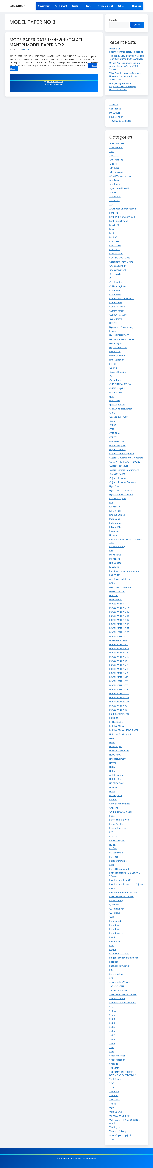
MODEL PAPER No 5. (118, 660)
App (111, 204)
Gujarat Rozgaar (117, 478)
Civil (111, 278)
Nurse (112, 791)
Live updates (116, 562)
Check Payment (117, 270)
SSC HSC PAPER (116, 986)
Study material (105, 6)
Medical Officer (117, 591)
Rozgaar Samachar (119, 966)
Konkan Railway (117, 546)
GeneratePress (89, 1158)
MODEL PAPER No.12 (118, 677)
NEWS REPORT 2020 (119, 750)
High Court (114, 486)
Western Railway (117, 1131)
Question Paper (117, 908)
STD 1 (111, 1006)
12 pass (113, 163)
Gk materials (116, 380)
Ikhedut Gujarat (117, 514)
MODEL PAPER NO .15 (119, 620)
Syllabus (113, 1063)
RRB (111, 970)
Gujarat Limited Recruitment (124, 470)
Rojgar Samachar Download (124, 957)
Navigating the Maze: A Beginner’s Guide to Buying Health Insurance (123, 86)
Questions (114, 912)
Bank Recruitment (118, 221)
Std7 (111, 1051)
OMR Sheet (114, 807)
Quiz (111, 917)
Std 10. (112, 1010)
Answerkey (114, 200)
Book (111, 233)
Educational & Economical (123, 339)
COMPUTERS (115, 294)
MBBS (112, 583)
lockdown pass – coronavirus (124, 571)
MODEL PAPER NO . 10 (119, 607)
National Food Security (121, 734)
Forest (112, 363)
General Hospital (117, 372)
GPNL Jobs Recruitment (121, 408)
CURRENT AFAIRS (117, 306)
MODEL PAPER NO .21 (119, 628)
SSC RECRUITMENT (118, 990)
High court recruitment (121, 494)
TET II (111, 1087)
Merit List (113, 595)
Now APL (113, 787)
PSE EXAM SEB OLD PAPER (121, 896)
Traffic (112, 1103)
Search (113, 20)
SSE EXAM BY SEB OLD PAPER (123, 994)
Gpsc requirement (118, 417)
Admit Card (115, 184)
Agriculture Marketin (119, 188)
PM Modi (113, 856)
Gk (110, 376)
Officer (113, 799)
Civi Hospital (115, 274)
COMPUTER (114, 290)
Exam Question (117, 355)
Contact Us (115, 108)
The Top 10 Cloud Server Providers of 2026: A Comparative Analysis (126, 58)
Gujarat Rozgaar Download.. (123, 482)
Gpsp (112, 421)
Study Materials (117, 1059)
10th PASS (114, 155)
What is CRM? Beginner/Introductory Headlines (126, 50)
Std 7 (112, 1035)
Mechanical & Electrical (121, 587)
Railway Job (115, 921)
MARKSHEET (114, 575)
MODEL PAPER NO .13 (119, 611)
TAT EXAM (114, 1068)
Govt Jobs (114, 400)
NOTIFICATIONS (116, 783)
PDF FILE (113, 836)
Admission (114, 180)
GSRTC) (113, 437)
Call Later (114, 241)
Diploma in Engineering (121, 327)
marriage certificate (120, 579)
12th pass (136, 6)
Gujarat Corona (117, 449)
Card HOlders (116, 253)
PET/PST (113, 848)
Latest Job (114, 558)
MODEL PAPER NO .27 (119, 632)
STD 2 (112, 1014)
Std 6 (112, 1031)
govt (111, 396)
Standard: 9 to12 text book (122, 1002)
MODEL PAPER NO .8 (118, 636)
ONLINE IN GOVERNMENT (121, 811)
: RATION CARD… (117, 143)
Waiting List (115, 1127)
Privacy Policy (116, 116)
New (111, 738)
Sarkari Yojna (116, 974)
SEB (111, 978)
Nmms (112, 762)
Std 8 (112, 1039)
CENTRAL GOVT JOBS (119, 257)
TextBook (113, 1095)
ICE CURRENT (115, 510)
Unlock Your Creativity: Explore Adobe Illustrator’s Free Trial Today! (124, 66)
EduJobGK (18, 6)
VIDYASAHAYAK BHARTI (120, 1116)
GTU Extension (116, 441)
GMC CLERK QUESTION (120, 384)
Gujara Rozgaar (117, 445)
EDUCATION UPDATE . (119, 335)
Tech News (115, 1079)
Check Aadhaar (117, 265)
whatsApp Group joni (120, 1135)
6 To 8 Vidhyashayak (120, 176)
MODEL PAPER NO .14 (119, 616)
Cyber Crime (115, 319)
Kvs (111, 550)
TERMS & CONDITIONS (120, 121)
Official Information (119, 803)
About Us (113, 104)
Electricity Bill (116, 343)
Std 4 (112, 1023)
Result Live (114, 941)
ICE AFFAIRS (114, 506)
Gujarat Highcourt (118, 465)
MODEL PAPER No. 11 (118, 669)
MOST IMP (114, 718)
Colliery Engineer (117, 286)
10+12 (111, 151)
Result (75, 6)
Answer (113, 192)
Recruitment (61, 6)
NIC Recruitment (117, 758)
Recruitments (116, 933)
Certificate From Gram (121, 261)
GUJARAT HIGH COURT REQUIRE (124, 461)
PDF (111, 832)
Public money (116, 900)
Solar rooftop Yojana (120, 982)
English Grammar (118, 347)
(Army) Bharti (116, 147)
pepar (112, 844)
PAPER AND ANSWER (119, 820)
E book (112, 331)
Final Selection (116, 359)
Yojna (112, 1139)
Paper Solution (116, 824)
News (88, 6)
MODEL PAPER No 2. (118, 644)
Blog (111, 229)
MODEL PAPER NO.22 (119, 697)
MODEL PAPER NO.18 (118, 685)
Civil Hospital (115, 282)
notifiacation (116, 775)
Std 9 (112, 1043)
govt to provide (117, 404)
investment (115, 531)
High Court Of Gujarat (120, 490)
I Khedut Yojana (117, 498)
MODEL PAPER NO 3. (55, 82)
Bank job (113, 212)
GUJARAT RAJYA (117, 474)
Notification (115, 779)
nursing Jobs (115, 795)
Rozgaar (113, 961)
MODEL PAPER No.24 (119, 705)
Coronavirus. (115, 302)
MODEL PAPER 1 (116, 603)
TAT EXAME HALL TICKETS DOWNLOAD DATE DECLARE (122, 1074)
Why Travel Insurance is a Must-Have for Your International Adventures (126, 76)
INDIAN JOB (114, 527)
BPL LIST (113, 237)
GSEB (111, 429)
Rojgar (112, 949)
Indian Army (115, 523)
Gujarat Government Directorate (126, 457)
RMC (111, 945)
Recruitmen (115, 925)
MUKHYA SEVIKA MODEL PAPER (123, 730)
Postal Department (119, 869)
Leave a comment (55, 84)
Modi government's (119, 714)
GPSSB (112, 425)
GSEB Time (114, 433)
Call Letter (122, 6)
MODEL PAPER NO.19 (118, 689)
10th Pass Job (116, 159)
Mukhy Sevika (116, 722)
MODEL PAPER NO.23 (119, 701)
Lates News (115, 554)
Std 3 (112, 1019)
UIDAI (111, 1107)
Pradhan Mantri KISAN (120, 880)
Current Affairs (116, 310)
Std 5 (112, 1027)
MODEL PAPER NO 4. (118, 656)
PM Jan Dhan (116, 852)
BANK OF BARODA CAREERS (122, 216)
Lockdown (114, 567)
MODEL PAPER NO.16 (118, 681)
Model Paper (115, 599)
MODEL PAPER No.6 (118, 709)
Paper (112, 816)
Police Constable (118, 860)
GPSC (112, 412)
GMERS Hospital (117, 388)
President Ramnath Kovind (123, 892)
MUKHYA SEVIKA (116, 726)
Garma (113, 368)
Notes (112, 767)
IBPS (111, 502)
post (111, 865)
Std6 (111, 1047)
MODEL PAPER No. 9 (118, 673)
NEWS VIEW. (115, 754)
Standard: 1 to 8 (117, 998)
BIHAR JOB (114, 225)
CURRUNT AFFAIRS (118, 314)
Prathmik (113, 888)
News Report (115, 746)
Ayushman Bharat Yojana (122, 208)
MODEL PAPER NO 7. (118, 665)
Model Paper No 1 (118, 640)
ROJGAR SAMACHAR (119, 953)
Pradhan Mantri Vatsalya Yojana (126, 884)
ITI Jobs (113, 535)
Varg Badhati (116, 1111)
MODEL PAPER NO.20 (119, 693)
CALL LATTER (115, 245)
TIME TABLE (114, 1099)
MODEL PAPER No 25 (119, 648)
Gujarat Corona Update (121, 453)
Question (114, 904)
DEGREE (113, 323)
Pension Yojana (117, 840)
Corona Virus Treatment (121, 298)
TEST (111, 1083)
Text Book (114, 1091)
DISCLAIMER (114, 112)
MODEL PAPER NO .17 (119, 624)
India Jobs (114, 519)
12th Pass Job (116, 172)
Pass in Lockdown (118, 828)
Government (44, 6)
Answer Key (115, 196)
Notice (112, 771)
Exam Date (114, 351)
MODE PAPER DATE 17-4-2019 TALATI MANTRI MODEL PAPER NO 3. (46, 42)
